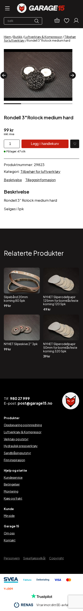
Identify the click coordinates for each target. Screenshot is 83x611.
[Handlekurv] (57, 20)
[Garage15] (41, 8)
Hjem (7, 37)
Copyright (56, 558)
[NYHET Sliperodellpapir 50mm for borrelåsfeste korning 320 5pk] (61, 336)
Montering (11, 491)
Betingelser (12, 484)
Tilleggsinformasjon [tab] (40, 180)
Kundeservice (13, 477)
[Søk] (37, 21)
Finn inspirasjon (14, 460)
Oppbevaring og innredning (23, 425)
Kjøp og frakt (13, 498)
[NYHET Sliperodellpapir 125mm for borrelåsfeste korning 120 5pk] (61, 289)
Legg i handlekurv (45, 144)
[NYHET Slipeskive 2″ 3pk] (22, 336)
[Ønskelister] (66, 21)
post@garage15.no (35, 403)
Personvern (12, 558)
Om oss (9, 533)
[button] (3, 75)
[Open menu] (7, 8)
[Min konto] (76, 20)
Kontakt (10, 540)
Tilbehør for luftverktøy (40, 171)
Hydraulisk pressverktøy (21, 446)
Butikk (17, 37)
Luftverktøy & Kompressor (43, 37)
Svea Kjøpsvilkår (34, 558)
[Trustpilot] (41, 597)
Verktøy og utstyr (16, 439)
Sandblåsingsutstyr (17, 453)
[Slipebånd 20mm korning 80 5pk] (22, 289)
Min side (9, 516)
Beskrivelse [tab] (13, 180)
